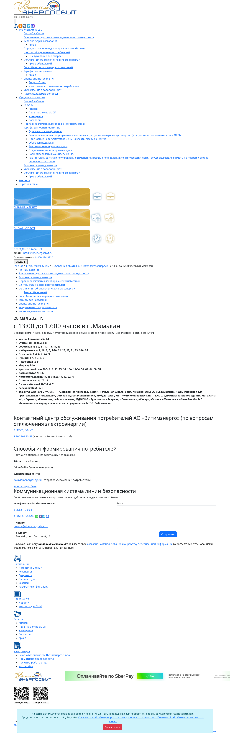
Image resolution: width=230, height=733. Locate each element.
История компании (30, 568)
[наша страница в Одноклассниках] (20, 25)
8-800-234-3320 (44, 257)
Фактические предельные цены (48, 146)
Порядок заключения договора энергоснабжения (54, 48)
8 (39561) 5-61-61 (23, 430)
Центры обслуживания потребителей (47, 52)
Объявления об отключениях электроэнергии (52, 60)
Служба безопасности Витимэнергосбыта (44, 655)
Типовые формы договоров (40, 41)
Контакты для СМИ (30, 606)
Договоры (35, 120)
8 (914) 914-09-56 (23, 516)
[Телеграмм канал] (29, 25)
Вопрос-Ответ (37, 82)
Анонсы (33, 108)
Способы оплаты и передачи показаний (48, 67)
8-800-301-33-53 (23, 436)
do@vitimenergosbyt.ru (28, 480)
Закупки (28, 105)
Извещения (36, 116)
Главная (18, 266)
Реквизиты (25, 571)
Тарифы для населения (38, 71)
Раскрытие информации (34, 586)
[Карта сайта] (16, 25)
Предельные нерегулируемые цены (50, 150)
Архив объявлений (40, 63)
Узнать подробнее (25, 486)
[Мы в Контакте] (25, 25)
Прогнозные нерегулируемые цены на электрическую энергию (67, 139)
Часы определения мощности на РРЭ (51, 154)
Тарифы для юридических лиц (42, 127)
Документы (25, 575)
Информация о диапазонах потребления (54, 86)
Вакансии (24, 583)
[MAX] (33, 25)
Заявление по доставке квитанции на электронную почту (59, 37)
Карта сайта (26, 666)
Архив (32, 44)
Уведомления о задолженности (43, 90)
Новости (24, 602)
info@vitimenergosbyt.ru (37, 253)
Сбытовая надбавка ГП (42, 142)
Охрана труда (27, 579)
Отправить (168, 534)
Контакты (24, 180)
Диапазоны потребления (39, 78)
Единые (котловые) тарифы (45, 131)
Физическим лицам (30, 29)
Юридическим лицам (32, 97)
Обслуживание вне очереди (46, 56)
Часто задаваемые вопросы (41, 93)
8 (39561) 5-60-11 (23, 509)
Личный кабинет (34, 33)
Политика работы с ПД (32, 662)
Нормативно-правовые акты (36, 659)
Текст (120, 503)
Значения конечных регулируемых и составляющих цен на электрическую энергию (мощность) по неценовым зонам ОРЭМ (105, 135)
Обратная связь (28, 184)
